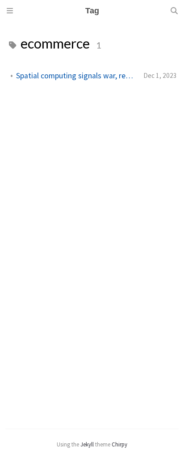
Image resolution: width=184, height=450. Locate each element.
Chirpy (119, 444)
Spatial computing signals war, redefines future (76, 76)
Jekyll (87, 444)
